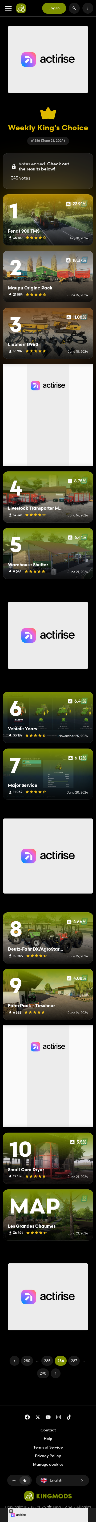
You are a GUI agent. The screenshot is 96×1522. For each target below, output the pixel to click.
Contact (48, 1430)
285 (47, 1360)
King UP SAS (63, 1507)
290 (43, 1373)
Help (48, 1438)
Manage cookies (48, 1464)
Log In (54, 8)
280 (27, 1360)
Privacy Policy (48, 1455)
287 (74, 1360)
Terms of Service (48, 1447)
